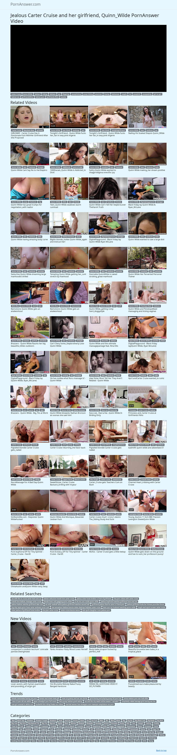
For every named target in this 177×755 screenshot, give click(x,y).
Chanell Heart (146, 479)
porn (25, 410)
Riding (162, 735)
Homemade (134, 729)
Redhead (140, 735)
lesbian (37, 94)
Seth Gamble (16, 479)
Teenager (62, 741)
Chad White (106, 445)
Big (124, 720)
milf (119, 306)
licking (44, 94)
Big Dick (23, 723)
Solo (97, 738)
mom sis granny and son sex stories (74, 698)
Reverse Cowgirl (151, 735)
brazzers (26, 341)
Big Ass (130, 720)
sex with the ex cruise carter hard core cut (26, 599)
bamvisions (76, 306)
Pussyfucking (117, 735)
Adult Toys (21, 720)
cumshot (105, 167)
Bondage (98, 723)
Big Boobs (151, 720)
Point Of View (48, 735)
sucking (65, 375)
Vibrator (112, 741)
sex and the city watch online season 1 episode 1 (102, 701)
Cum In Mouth (69, 726)
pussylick (136, 94)
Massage (67, 732)
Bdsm (118, 720)
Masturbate (77, 732)
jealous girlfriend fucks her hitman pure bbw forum (145, 604)
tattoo (154, 681)
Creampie (44, 726)
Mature (98, 732)
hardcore (149, 130)
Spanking (105, 738)
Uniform (104, 741)
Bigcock (52, 723)
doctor (41, 681)
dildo (64, 202)
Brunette (114, 723)
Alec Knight (94, 479)
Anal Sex (68, 720)
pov (83, 130)
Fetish (36, 729)
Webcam (120, 741)
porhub (34, 341)
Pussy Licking (105, 735)
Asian (82, 720)
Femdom (28, 729)
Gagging (67, 729)
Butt (128, 723)
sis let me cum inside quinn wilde (86, 601)
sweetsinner (117, 479)
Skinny (61, 738)
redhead (68, 646)
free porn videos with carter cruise (126, 599)
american (98, 94)
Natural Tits (136, 732)
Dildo (105, 726)
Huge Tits (155, 729)
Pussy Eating (92, 735)
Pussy (84, 735)
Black (67, 723)
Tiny (86, 741)
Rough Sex (22, 738)
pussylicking (76, 94)
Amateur (30, 720)
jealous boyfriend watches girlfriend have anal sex (119, 601)
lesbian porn (40, 97)
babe (157, 167)
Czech (88, 726)
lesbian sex (15, 97)
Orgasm (159, 732)
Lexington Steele (135, 514)
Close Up (14, 726)
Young (151, 741)
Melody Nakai (56, 681)
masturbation (78, 646)
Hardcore (124, 729)
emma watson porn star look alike (136, 698)
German (85, 729)
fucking (103, 681)
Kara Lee (105, 410)
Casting (148, 723)
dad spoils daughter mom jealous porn (96, 610)
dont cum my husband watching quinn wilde (119, 607)
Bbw (112, 720)
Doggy (111, 726)
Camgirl (140, 723)
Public (77, 735)
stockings (76, 130)
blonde (76, 202)
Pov (71, 735)
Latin (36, 732)
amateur (59, 646)
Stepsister (143, 738)
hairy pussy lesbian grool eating (70, 701)
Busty (122, 723)
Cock (21, 726)
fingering (66, 94)
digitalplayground (147, 202)
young (120, 646)
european (140, 681)
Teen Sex (53, 741)
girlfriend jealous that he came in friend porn (108, 604)
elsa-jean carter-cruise (50, 610)
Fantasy (14, 729)
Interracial (15, 732)
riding (37, 479)
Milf (104, 732)
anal (34, 306)
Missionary (112, 732)
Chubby (156, 723)
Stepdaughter (123, 738)
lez (130, 94)
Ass (87, 720)
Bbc (107, 720)
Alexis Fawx (94, 306)
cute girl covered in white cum (22, 704)
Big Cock (14, 723)
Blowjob (81, 723)
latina (31, 514)
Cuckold (53, 726)
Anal (60, 720)
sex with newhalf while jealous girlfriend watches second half (67, 604)
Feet (21, 729)
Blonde (73, 723)
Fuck (51, 729)
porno (31, 410)
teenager (159, 202)
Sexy (35, 738)
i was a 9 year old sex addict (21, 701)
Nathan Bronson (68, 237)
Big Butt (160, 720)
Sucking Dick (16, 741)
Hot (149, 729)
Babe (101, 720)
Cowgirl (36, 726)
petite (38, 514)
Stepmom (133, 738)
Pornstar (64, 735)
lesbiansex (115, 94)
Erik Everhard (28, 549)
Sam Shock (66, 130)
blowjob (41, 167)
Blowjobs (89, 723)
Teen (46, 741)
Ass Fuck (94, 720)
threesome (32, 681)
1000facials (66, 167)
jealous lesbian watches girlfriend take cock (27, 604)
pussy (25, 202)
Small (74, 738)
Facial (156, 726)
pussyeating (147, 94)
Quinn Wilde (27, 94)
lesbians (53, 94)
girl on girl (157, 94)
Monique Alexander (58, 514)
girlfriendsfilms (27, 97)
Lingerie (59, 732)
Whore (138, 741)
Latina (43, 732)
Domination (131, 726)
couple (124, 94)
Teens (70, 741)
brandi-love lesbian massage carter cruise (26, 601)
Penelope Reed (146, 306)
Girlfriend (99, 729)
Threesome (78, 741)
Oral (144, 732)
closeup (23, 681)
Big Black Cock (140, 720)
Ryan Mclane (133, 341)
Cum (60, 726)
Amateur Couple (41, 720)
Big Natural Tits (33, 723)
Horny (143, 729)
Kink (23, 732)
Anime (75, 720)
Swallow (26, 741)
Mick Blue (15, 306)
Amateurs (53, 720)
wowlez (63, 97)
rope (108, 549)
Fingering (44, 729)
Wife (144, 741)
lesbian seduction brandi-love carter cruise (59, 599)
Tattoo (40, 741)
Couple (28, 726)
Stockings (152, 738)
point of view (77, 167)
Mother (127, 732)
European (147, 726)
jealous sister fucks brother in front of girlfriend (94, 599)
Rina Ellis (105, 341)
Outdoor (14, 735)
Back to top (161, 750)
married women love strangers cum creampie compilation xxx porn (90, 704)
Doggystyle (120, 726)
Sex (29, 738)
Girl (92, 729)
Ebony (140, 726)
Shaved (41, 738)
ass (59, 94)
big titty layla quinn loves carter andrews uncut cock (30, 607)
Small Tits (81, 738)
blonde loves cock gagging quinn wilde (58, 601)
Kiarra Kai (113, 410)
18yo (13, 720)
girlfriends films (53, 97)
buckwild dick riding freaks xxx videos (49, 704)
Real (125, 735)
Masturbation (88, 732)
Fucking (58, 729)
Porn (57, 735)
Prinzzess (132, 410)
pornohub (43, 341)
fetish (118, 375)
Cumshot (80, 726)
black (163, 341)
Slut (67, 738)
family (34, 646)
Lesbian (50, 732)
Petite (38, 735)
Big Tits (44, 723)
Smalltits (90, 738)
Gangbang (76, 729)
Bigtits (60, 723)
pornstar (41, 271)
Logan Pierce (67, 479)
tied (103, 549)
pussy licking (88, 94)
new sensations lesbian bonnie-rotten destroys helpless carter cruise (76, 607)
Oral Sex (151, 732)
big (40, 202)
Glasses (107, 729)
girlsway (40, 130)
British (106, 723)
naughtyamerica (119, 445)
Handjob (116, 729)
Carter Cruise (16, 94)
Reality (132, 735)
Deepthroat (96, 726)
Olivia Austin (16, 583)
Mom (120, 732)
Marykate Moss (29, 130)
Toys (96, 741)
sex (45, 375)
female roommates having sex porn (24, 698)
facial (79, 237)
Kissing (29, 732)
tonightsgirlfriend (118, 130)
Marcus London (79, 479)
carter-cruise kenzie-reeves (70, 610)
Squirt (113, 738)
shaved (115, 549)
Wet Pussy (130, 741)
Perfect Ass (30, 735)
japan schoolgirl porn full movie (45, 701)
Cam (133, 723)
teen (142, 130)
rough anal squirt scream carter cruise (151, 607)
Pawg (22, 735)
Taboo (33, 741)
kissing (106, 94)
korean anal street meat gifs (49, 698)
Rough (13, 738)
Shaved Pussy (52, 738)
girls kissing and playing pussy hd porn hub (105, 698)
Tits (91, 741)
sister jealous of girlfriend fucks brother (25, 610)
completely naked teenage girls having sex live (138, 701)
